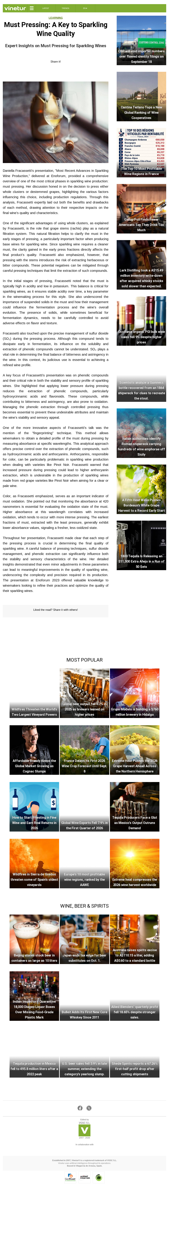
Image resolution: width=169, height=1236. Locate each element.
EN (85, 8)
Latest (45, 8)
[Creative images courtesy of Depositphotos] (84, 1149)
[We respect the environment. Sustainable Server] (99, 1177)
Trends (65, 8)
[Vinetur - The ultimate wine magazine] (15, 8)
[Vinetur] (84, 1135)
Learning (56, 18)
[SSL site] (70, 1177)
